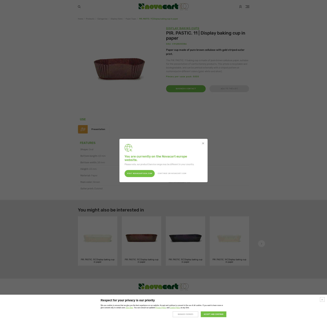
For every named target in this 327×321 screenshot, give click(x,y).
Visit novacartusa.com (139, 173)
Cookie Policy (175, 308)
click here (129, 308)
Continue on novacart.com (172, 173)
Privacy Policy (160, 308)
